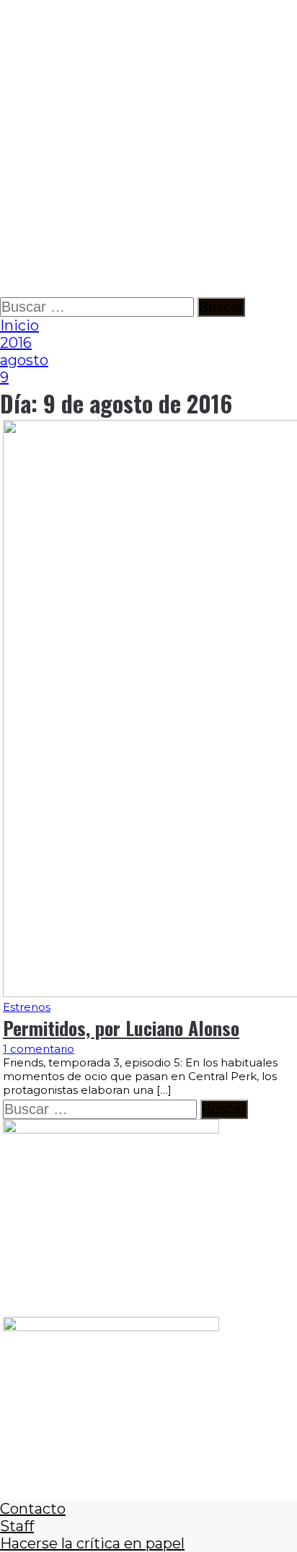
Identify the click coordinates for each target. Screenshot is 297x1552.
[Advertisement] (148, 148)
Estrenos (26, 1007)
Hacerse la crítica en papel (92, 1543)
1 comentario (38, 1049)
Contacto (33, 1508)
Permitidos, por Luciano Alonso (121, 1028)
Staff (17, 1526)
